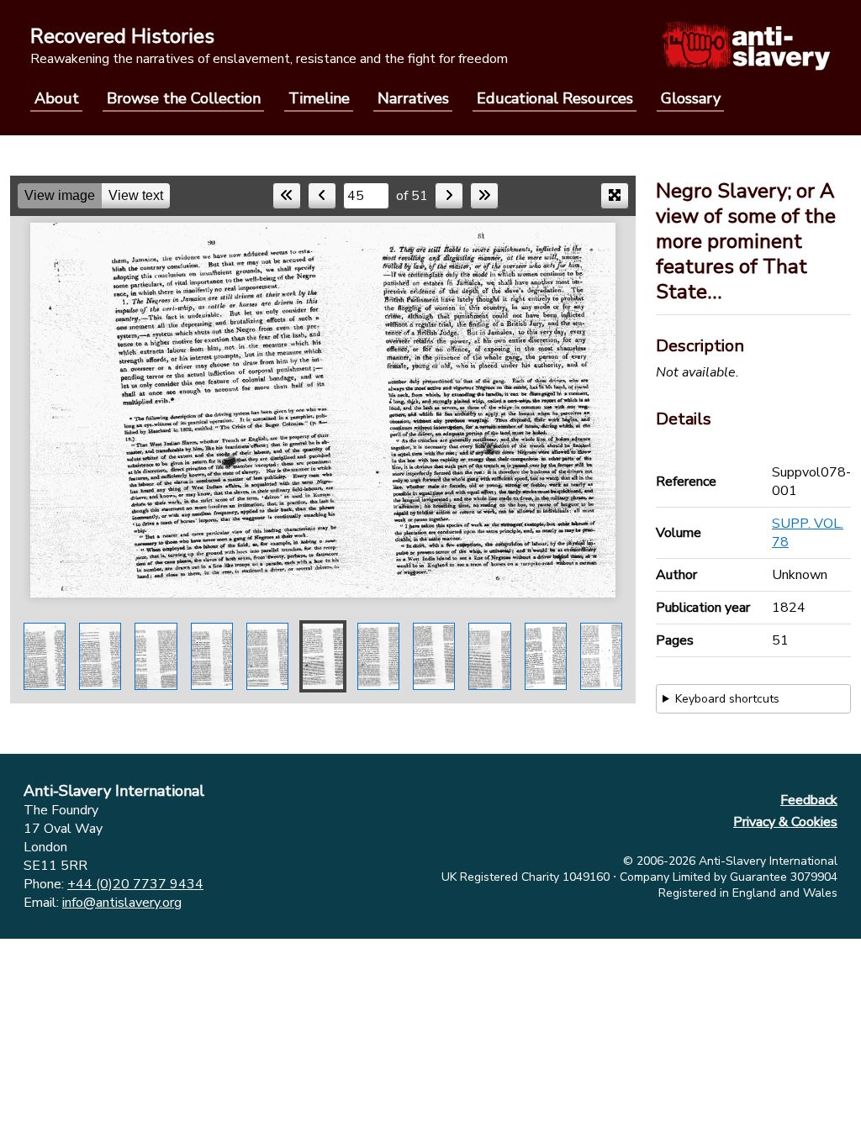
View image (59, 195)
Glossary (691, 98)
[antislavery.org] (746, 45)
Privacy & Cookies (785, 822)
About (56, 98)
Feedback (808, 800)
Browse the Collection (184, 98)
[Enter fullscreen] (614, 195)
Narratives (413, 98)
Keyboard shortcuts (727, 699)
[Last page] (484, 195)
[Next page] (449, 195)
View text (135, 195)
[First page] (286, 195)
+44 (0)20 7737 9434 (135, 884)
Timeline (319, 98)
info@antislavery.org (122, 902)
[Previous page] (322, 195)
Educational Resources (555, 98)
